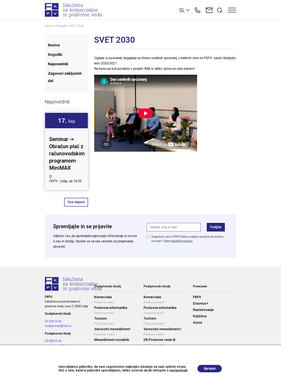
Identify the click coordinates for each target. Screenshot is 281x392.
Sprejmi (210, 368)
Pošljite (216, 227)
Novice (54, 45)
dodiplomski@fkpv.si (58, 326)
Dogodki (62, 26)
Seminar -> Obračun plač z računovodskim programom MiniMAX (67, 153)
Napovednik (58, 64)
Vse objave (76, 202)
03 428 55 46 (53, 321)
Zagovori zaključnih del (65, 77)
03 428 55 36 (53, 341)
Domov (49, 26)
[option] (66, 151)
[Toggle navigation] (232, 10)
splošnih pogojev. (182, 241)
